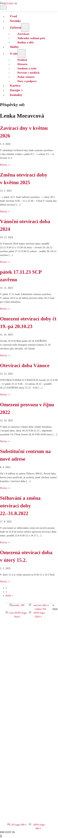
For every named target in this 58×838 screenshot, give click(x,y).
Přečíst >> (5, 164)
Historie (22, 64)
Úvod (13, 16)
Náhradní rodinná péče (31, 38)
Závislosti (23, 33)
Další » (9, 595)
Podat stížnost (25, 76)
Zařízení (15, 27)
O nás (14, 53)
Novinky (15, 21)
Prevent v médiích (28, 72)
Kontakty (16, 95)
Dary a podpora (26, 81)
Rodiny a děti (25, 42)
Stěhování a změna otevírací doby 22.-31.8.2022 (20, 505)
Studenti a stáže (27, 68)
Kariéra (15, 85)
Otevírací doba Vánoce (24, 365)
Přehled (22, 59)
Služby (14, 47)
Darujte (15, 90)
